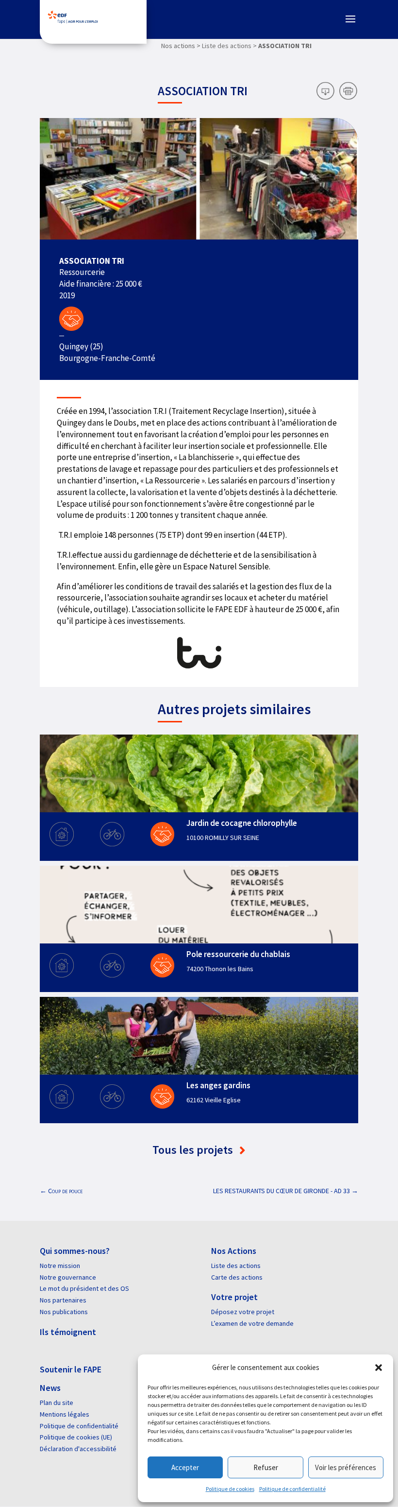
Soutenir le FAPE (70, 1369)
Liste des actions (236, 1265)
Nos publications (64, 1311)
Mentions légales (64, 1414)
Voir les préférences (345, 1467)
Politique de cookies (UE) (76, 1437)
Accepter (185, 1467)
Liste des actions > (229, 45)
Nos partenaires (63, 1300)
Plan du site (56, 1402)
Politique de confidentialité (292, 1488)
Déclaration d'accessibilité (78, 1448)
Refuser (265, 1467)
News (50, 1387)
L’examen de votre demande (252, 1323)
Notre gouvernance (68, 1277)
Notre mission (60, 1265)
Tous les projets (193, 1149)
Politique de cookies (230, 1488)
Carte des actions (237, 1277)
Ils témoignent (68, 1331)
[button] (378, 1367)
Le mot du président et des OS (84, 1288)
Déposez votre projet (242, 1311)
